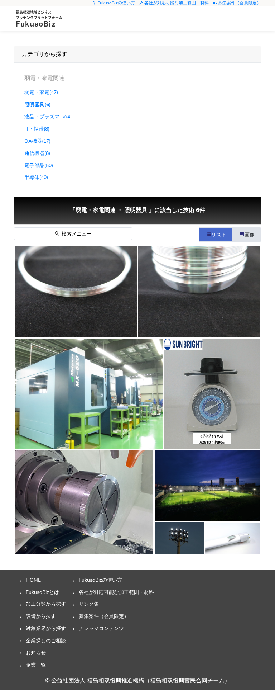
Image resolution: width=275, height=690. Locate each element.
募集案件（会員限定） (239, 3)
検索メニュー (76, 234)
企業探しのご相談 (46, 640)
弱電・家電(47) (41, 92)
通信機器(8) (37, 153)
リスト (218, 234)
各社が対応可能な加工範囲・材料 (176, 3)
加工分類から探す (46, 604)
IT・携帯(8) (36, 128)
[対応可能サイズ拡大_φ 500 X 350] (89, 394)
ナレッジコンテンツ (101, 628)
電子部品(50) (38, 165)
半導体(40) (36, 177)
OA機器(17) (37, 141)
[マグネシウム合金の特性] (212, 394)
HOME (33, 579)
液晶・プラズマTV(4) (48, 116)
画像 (250, 234)
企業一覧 (36, 664)
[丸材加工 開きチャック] (84, 502)
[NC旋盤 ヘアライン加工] (76, 291)
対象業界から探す (46, 628)
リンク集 (89, 604)
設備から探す (41, 616)
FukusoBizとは (42, 592)
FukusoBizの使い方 (115, 3)
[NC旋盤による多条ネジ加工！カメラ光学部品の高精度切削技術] (199, 291)
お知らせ (36, 652)
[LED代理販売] (207, 502)
